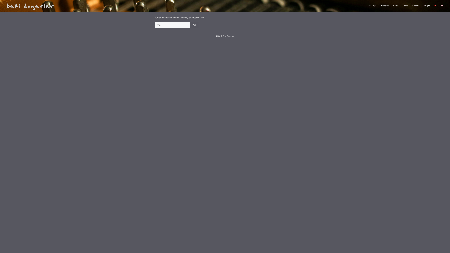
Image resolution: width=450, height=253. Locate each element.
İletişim (427, 6)
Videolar (415, 6)
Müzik (405, 6)
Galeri (395, 6)
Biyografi (385, 6)
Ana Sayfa (372, 6)
